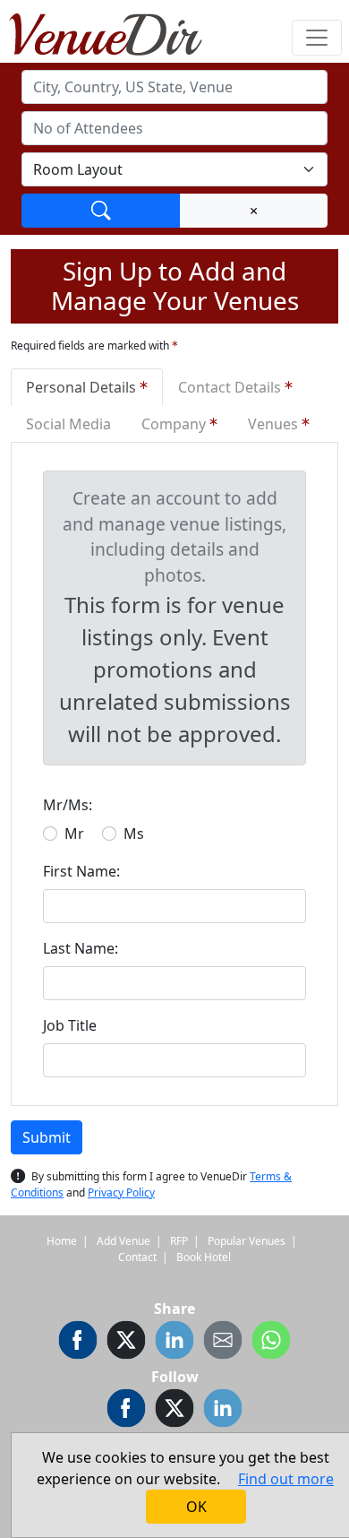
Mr (74, 833)
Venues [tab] (275, 424)
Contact (137, 1257)
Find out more (286, 1479)
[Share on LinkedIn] (174, 1342)
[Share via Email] (222, 1342)
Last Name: (80, 948)
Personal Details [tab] (83, 387)
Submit (46, 1137)
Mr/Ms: (67, 805)
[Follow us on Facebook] (126, 1410)
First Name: (81, 871)
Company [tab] (175, 424)
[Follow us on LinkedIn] (222, 1410)
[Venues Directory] (114, 31)
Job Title (70, 1025)
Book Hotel (203, 1257)
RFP (179, 1241)
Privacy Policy (121, 1192)
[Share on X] (126, 1342)
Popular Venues (246, 1241)
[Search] (101, 211)
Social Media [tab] (68, 424)
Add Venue (123, 1241)
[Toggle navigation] (317, 38)
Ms (133, 833)
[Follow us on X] (174, 1410)
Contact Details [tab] (231, 387)
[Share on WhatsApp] (271, 1342)
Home (62, 1241)
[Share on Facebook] (77, 1342)
